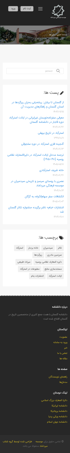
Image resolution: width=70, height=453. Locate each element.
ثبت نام (27, 8)
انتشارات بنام (37, 276)
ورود (13, 8)
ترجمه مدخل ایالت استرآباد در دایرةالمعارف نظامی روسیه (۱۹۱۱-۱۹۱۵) (35, 157)
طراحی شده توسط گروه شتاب (17, 442)
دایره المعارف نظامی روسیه (48, 262)
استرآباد (19, 248)
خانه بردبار (33, 248)
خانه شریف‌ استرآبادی (51, 170)
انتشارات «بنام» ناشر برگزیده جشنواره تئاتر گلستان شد (36, 210)
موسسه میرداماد (42, 444)
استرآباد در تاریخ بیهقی (51, 133)
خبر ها (52, 35)
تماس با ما (62, 353)
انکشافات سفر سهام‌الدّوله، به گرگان (44, 197)
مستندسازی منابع (53, 269)
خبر (65, 348)
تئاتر (60, 248)
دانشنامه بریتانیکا (59, 411)
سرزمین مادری (54, 255)
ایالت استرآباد (55, 276)
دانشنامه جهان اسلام (57, 422)
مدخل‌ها (63, 382)
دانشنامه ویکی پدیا (57, 416)
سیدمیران (48, 248)
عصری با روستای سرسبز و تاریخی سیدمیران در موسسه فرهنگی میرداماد (37, 183)
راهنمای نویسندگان (58, 377)
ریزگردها (38, 255)
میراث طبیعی (23, 262)
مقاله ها (63, 359)
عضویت (63, 337)
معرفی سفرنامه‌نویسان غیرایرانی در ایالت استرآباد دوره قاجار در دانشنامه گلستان (36, 120)
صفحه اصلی (62, 35)
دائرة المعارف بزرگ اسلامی (54, 400)
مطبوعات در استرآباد (29, 269)
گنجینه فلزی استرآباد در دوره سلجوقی (42, 144)
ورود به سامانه (60, 342)
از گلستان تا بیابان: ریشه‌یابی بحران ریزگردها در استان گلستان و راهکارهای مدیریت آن (38, 104)
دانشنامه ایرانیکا (59, 406)
